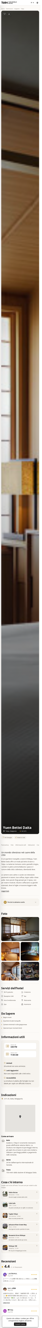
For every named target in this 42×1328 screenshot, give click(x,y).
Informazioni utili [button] (20, 845)
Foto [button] (12, 845)
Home (3, 9)
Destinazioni (9, 9)
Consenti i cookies (20, 1324)
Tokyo (22, 9)
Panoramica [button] (5, 845)
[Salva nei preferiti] (4, 14)
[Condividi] (9, 14)
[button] (20, 1116)
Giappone (16, 9)
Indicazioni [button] (31, 845)
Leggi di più (5, 891)
